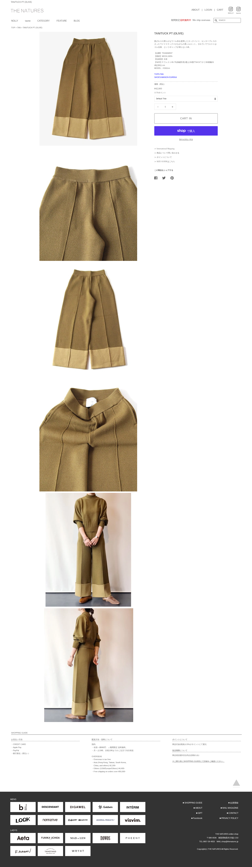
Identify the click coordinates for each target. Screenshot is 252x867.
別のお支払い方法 (186, 139)
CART (220, 9)
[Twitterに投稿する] (165, 177)
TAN (19, 28)
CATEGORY (43, 21)
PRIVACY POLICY (229, 818)
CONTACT (233, 813)
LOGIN (208, 9)
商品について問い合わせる (168, 153)
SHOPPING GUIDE (193, 803)
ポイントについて (164, 157)
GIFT (200, 813)
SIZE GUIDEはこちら (166, 161)
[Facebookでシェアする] (157, 177)
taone (28, 21)
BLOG (77, 21)
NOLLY (14, 21)
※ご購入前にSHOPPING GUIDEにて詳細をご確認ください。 (198, 761)
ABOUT (195, 9)
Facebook (197, 818)
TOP (13, 28)
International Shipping (166, 149)
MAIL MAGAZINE (230, 808)
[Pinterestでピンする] (173, 177)
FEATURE (62, 21)
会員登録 (234, 803)
